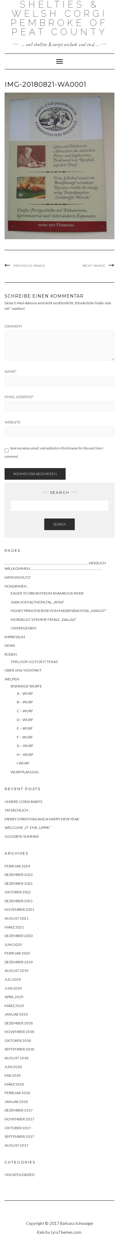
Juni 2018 (13, 1066)
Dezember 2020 (19, 935)
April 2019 (14, 997)
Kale (41, 1232)
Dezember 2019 (19, 962)
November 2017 (19, 1119)
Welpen (12, 679)
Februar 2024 (17, 866)
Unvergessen (23, 628)
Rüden (11, 654)
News (10, 645)
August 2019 (16, 970)
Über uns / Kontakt (23, 670)
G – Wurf (25, 745)
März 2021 (14, 927)
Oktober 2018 (18, 1040)
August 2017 (16, 1145)
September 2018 (19, 1049)
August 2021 (16, 918)
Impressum (15, 637)
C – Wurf (25, 711)
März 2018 (14, 1084)
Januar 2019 (16, 1014)
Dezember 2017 (19, 1110)
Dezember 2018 (19, 1023)
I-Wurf (23, 763)
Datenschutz (17, 577)
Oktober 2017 (18, 1128)
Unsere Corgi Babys (23, 801)
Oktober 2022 (18, 892)
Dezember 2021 (19, 901)
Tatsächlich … (18, 810)
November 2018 (19, 1031)
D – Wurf (25, 719)
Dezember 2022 (19, 883)
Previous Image (29, 266)
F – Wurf (25, 737)
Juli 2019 (13, 979)
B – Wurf (25, 702)
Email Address (19, 397)
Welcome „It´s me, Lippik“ (28, 827)
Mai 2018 (12, 1075)
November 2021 (19, 909)
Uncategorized (19, 1174)
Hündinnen (16, 586)
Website (12, 422)
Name (10, 371)
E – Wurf (25, 728)
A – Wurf (25, 693)
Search (59, 524)
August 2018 (16, 1058)
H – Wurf (25, 754)
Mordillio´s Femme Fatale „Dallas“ (43, 619)
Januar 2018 (16, 1101)
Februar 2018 (17, 1092)
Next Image (94, 266)
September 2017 (19, 1136)
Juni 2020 (13, 944)
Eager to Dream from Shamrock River (47, 593)
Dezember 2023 (19, 874)
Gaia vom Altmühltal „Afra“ (37, 602)
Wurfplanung (25, 772)
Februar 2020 (17, 953)
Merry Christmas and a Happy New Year (42, 819)
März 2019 (14, 1005)
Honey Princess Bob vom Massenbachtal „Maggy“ (58, 610)
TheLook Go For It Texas (34, 661)
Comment (13, 326)
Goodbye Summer (22, 836)
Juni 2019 (13, 988)
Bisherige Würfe (26, 686)
